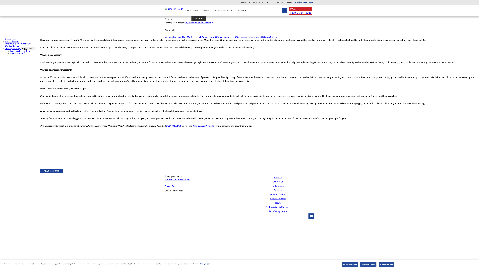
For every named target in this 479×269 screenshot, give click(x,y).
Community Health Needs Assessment (17, 38)
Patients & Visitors (223, 10)
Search (199, 18)
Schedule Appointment (304, 2)
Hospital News (12, 41)
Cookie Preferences (350, 264)
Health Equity (16, 53)
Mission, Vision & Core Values (18, 43)
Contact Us (245, 2)
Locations (241, 10)
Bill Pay (269, 2)
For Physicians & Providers (278, 207)
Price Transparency (278, 211)
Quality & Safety (19, 48)
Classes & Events (270, 37)
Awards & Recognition (20, 51)
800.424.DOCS (173, 126)
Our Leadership (12, 46)
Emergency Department (249, 37)
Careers (289, 2)
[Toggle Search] (284, 10)
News (278, 203)
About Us (279, 2)
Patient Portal (258, 2)
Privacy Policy (171, 186)
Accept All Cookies (386, 264)
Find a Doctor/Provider (203, 126)
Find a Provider (174, 37)
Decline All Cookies (368, 264)
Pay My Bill (188, 37)
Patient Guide (223, 37)
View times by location (300, 12)
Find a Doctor (192, 10)
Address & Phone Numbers (177, 179)
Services (206, 10)
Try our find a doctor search (198, 22)
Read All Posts (51, 171)
